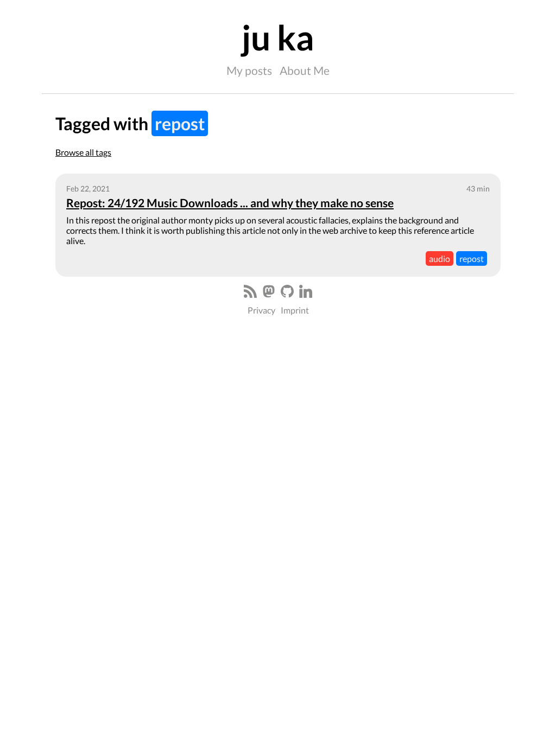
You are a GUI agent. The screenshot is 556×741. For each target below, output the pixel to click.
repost (471, 258)
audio (439, 258)
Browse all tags (83, 152)
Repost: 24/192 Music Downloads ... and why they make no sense (230, 202)
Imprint (295, 310)
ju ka (278, 37)
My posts (249, 70)
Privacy (261, 310)
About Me (305, 70)
